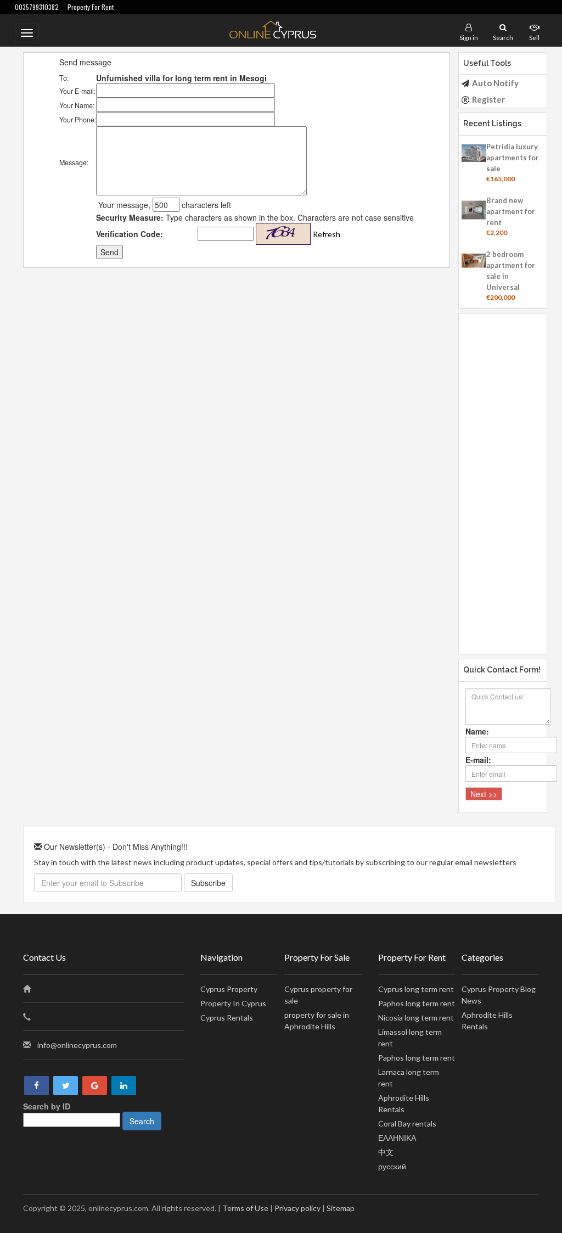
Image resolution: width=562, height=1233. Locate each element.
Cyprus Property (228, 989)
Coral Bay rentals (407, 1123)
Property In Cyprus (233, 1003)
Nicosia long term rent (416, 1017)
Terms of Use (245, 1208)
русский (392, 1166)
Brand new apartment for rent (510, 211)
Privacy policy (297, 1208)
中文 (386, 1152)
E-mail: (478, 759)
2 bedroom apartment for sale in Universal (510, 271)
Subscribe (208, 882)
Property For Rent (91, 7)
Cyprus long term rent (416, 989)
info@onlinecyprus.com (77, 1045)
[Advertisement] (503, 478)
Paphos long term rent (416, 1003)
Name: (477, 731)
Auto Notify (495, 83)
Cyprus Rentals (226, 1017)
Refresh (326, 234)
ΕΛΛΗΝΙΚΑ (397, 1137)
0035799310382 (37, 7)
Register (488, 99)
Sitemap (341, 1208)
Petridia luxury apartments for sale (512, 157)
